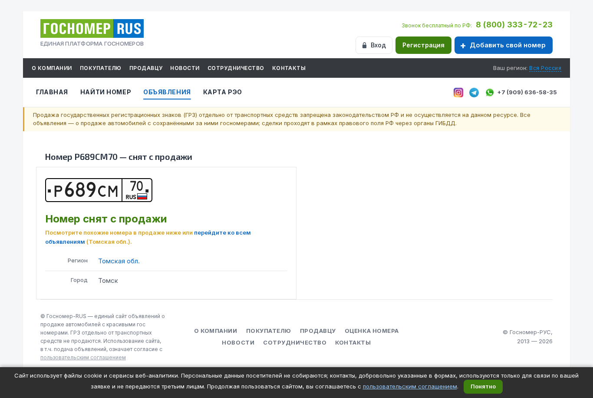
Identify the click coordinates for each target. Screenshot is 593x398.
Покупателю (101, 68)
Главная (52, 92)
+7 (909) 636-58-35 (527, 92)
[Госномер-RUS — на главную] (92, 28)
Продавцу (146, 68)
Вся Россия (545, 68)
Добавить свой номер (508, 45)
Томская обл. (119, 261)
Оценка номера (372, 330)
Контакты (289, 68)
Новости (184, 68)
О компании (52, 68)
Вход (378, 45)
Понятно (483, 386)
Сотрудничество (236, 68)
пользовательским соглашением (83, 357)
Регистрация (423, 45)
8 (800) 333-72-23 (514, 24)
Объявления (167, 92)
